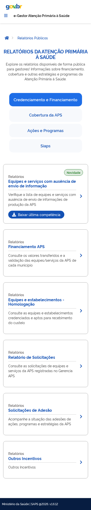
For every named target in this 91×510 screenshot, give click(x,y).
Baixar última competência (39, 214)
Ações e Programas (45, 130)
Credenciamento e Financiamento (45, 99)
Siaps (45, 145)
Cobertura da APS (45, 114)
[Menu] (6, 15)
